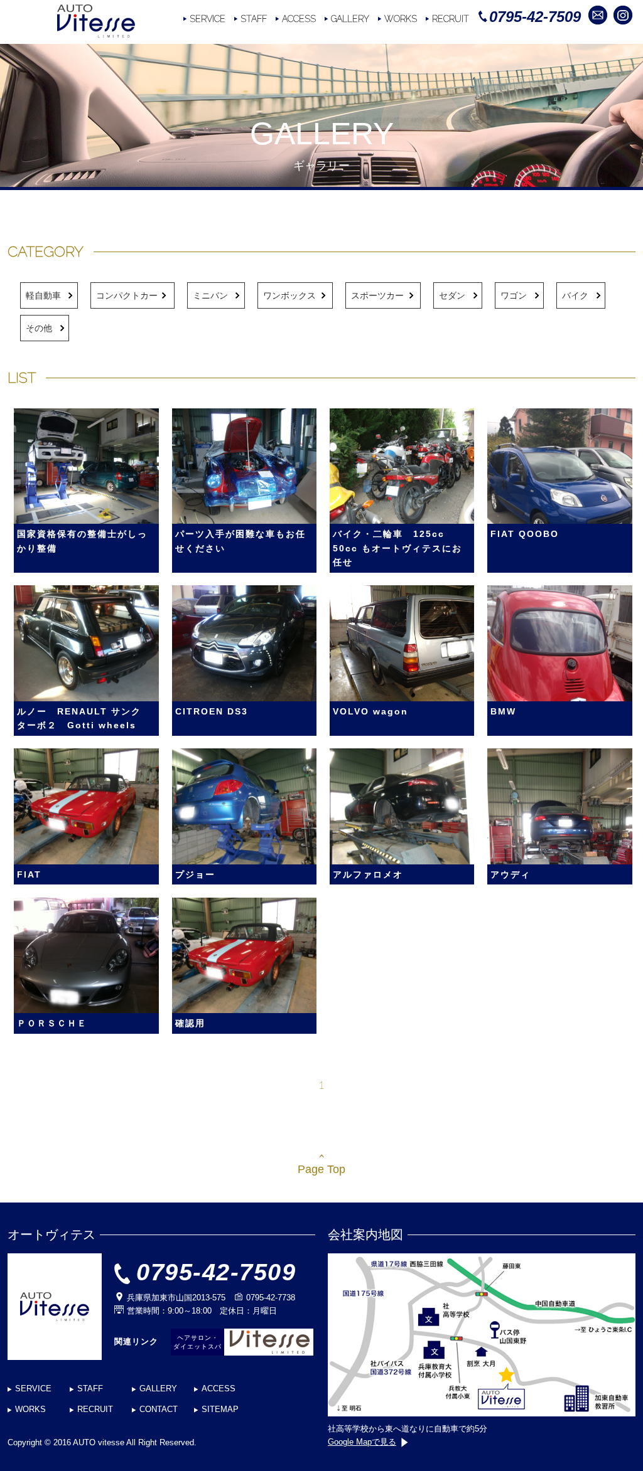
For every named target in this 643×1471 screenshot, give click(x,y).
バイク (575, 295)
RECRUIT (450, 19)
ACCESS (299, 19)
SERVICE (207, 19)
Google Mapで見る (362, 1442)
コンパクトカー (127, 295)
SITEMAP (220, 1409)
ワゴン (513, 295)
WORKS (400, 19)
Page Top (321, 1169)
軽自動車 (43, 295)
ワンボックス (289, 295)
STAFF (253, 19)
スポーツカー (377, 295)
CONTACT (158, 1409)
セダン (452, 295)
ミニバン (210, 295)
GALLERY (350, 19)
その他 (39, 328)
